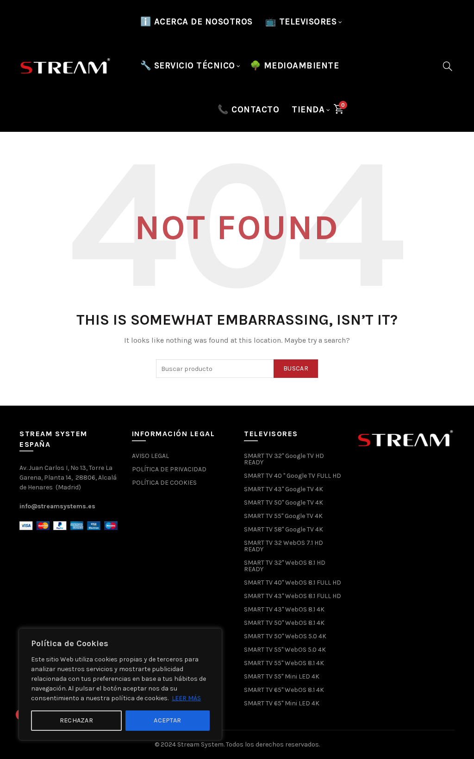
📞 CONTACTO (248, 110)
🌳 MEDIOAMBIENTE (294, 66)
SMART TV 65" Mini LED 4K (281, 703)
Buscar (295, 368)
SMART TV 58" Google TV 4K (283, 529)
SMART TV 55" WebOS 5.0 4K (285, 650)
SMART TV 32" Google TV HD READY (284, 459)
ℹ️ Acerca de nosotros (196, 22)
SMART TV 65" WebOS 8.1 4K (284, 690)
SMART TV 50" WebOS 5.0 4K (285, 636)
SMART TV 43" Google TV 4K (283, 489)
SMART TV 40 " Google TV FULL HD (292, 476)
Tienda (308, 110)
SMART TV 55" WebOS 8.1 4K (284, 663)
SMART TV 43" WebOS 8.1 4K (284, 609)
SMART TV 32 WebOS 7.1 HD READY (283, 546)
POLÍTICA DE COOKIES (164, 483)
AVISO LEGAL (150, 456)
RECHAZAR (76, 720)
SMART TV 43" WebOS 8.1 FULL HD (292, 596)
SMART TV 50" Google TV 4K (283, 502)
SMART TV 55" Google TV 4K (283, 516)
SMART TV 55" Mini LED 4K (281, 676)
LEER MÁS (186, 698)
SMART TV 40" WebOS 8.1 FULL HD (292, 582)
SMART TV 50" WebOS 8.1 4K (284, 623)
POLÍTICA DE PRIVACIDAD (169, 469)
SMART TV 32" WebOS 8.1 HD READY (284, 566)
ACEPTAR (167, 720)
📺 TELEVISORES (301, 22)
